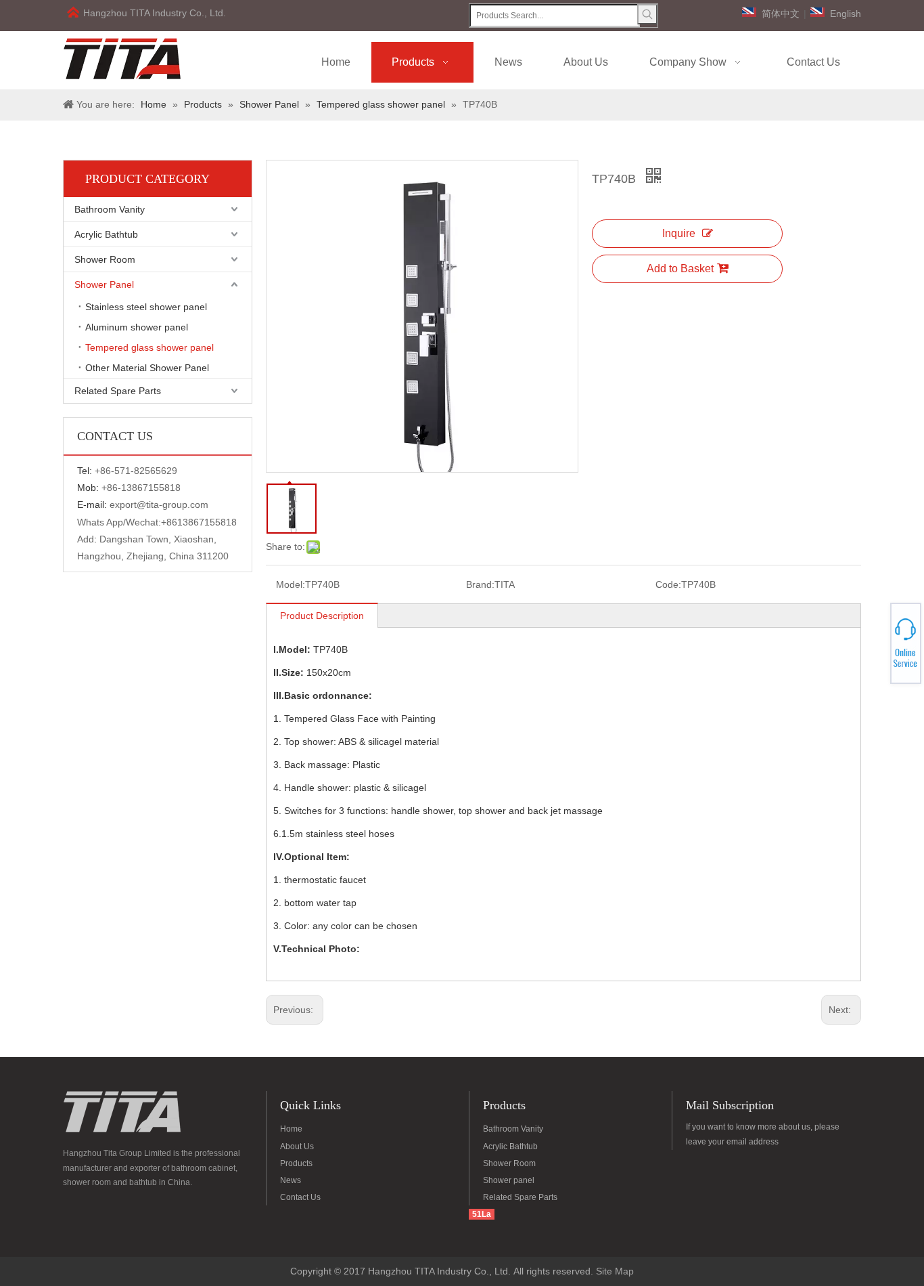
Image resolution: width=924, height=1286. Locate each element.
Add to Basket (680, 268)
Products (296, 1163)
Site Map (615, 1271)
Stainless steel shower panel (146, 306)
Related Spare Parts (117, 390)
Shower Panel (104, 284)
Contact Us (300, 1197)
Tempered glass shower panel (149, 347)
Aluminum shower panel (136, 327)
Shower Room (104, 259)
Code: (668, 584)
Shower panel (508, 1180)
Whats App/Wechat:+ (121, 522)
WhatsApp (875, 639)
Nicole (874, 650)
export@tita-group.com (159, 504)
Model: (290, 584)
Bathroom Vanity (109, 209)
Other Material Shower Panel (147, 367)
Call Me (875, 643)
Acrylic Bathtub (106, 234)
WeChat (874, 635)
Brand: (480, 584)
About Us (297, 1146)
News (290, 1180)
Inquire (678, 233)
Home (291, 1129)
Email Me (875, 647)
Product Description (322, 615)
